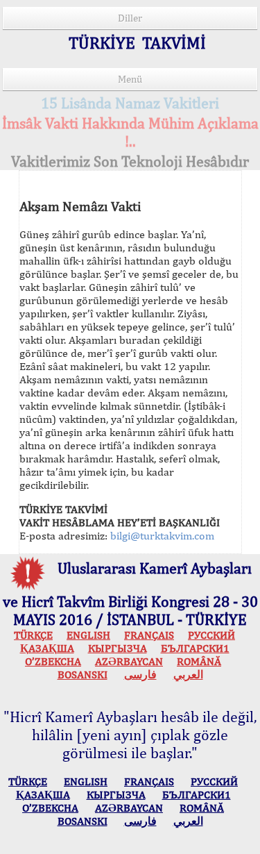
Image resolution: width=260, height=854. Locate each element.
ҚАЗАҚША (47, 648)
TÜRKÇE (33, 635)
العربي (188, 674)
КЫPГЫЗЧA (117, 648)
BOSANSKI (82, 674)
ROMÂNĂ (199, 661)
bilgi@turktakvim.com (162, 535)
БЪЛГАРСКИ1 (195, 648)
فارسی (140, 674)
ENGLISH (88, 635)
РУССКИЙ (211, 635)
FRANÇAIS (149, 635)
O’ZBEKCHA (53, 661)
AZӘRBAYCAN (129, 661)
